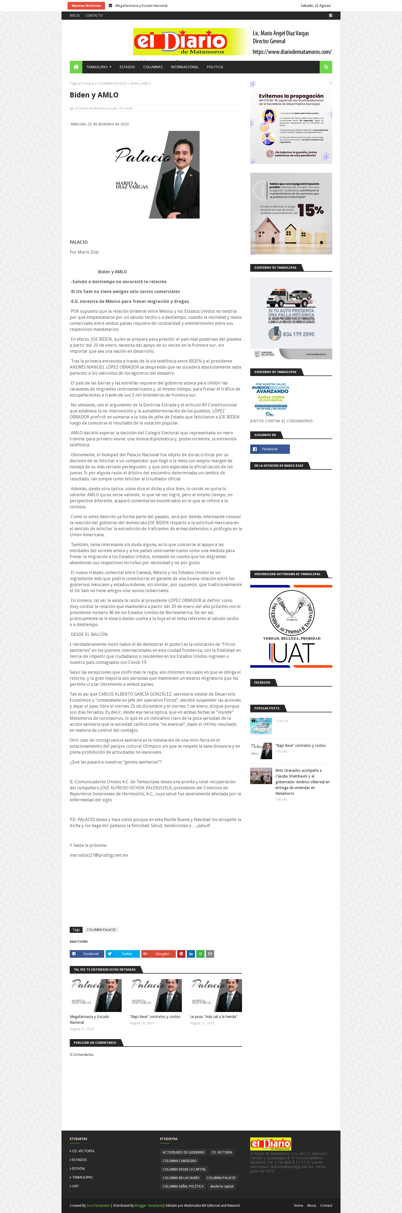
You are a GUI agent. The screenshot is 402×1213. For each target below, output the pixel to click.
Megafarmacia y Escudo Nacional (89, 1019)
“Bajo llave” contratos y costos (155, 1016)
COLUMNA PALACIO (112, 83)
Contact (326, 1206)
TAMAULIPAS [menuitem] (97, 67)
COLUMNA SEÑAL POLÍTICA (183, 1186)
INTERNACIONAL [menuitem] (185, 67)
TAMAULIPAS (82, 1177)
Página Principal (82, 83)
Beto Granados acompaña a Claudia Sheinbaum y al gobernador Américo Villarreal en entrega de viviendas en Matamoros (302, 782)
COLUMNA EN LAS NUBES (181, 1178)
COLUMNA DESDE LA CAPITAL (184, 1169)
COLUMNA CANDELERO (180, 1161)
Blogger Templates (149, 1206)
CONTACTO (94, 16)
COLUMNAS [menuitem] (152, 67)
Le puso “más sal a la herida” (213, 1016)
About (311, 1206)
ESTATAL (78, 1168)
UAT (75, 1186)
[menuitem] (76, 67)
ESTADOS (79, 1160)
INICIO (75, 16)
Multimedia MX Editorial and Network (212, 1206)
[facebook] (330, 16)
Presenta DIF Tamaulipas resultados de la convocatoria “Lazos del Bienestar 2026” (179, 6)
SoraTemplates (98, 1206)
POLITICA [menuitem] (215, 67)
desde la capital (222, 1186)
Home (298, 1206)
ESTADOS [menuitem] (127, 67)
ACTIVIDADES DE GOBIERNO (184, 1152)
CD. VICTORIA (83, 1151)
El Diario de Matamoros (94, 108)
